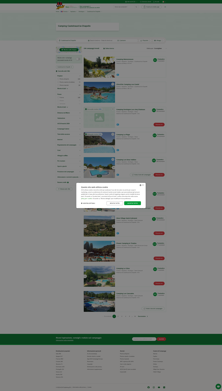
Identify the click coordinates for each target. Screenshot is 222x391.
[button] (88, 203)
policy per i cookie (86, 198)
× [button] (143, 185)
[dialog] (111, 195)
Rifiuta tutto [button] (115, 203)
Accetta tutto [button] (132, 203)
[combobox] (140, 185)
